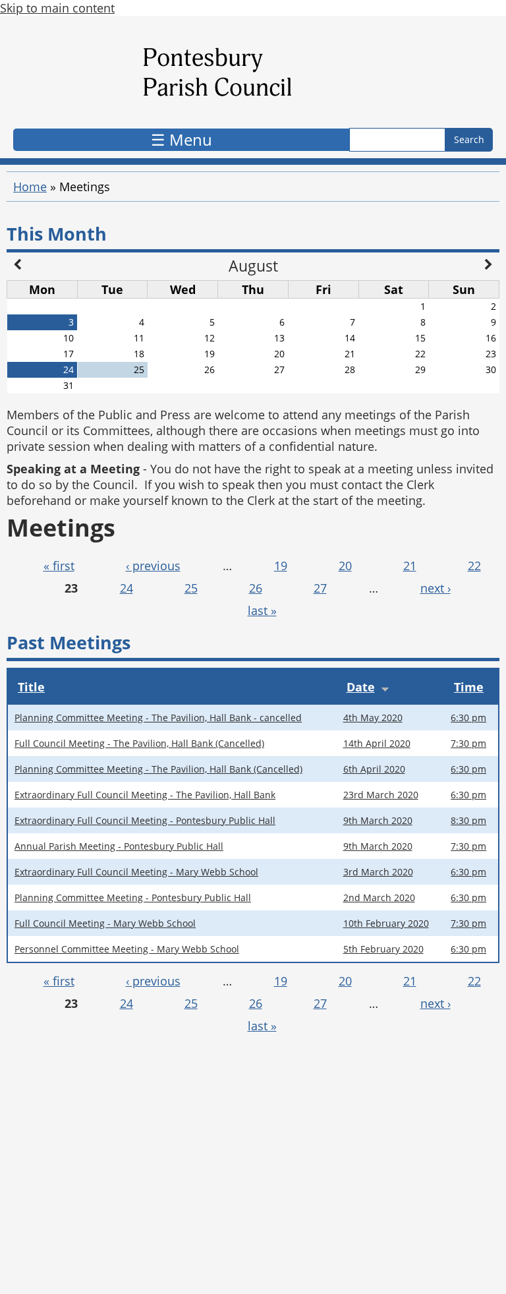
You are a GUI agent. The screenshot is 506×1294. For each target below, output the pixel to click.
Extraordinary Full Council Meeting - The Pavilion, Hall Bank (144, 794)
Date (361, 687)
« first (58, 565)
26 (255, 588)
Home (30, 186)
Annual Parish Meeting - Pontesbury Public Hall (118, 846)
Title (31, 687)
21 (409, 565)
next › (435, 588)
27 (320, 588)
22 (474, 565)
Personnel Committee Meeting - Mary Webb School (126, 949)
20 (345, 565)
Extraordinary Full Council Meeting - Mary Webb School (136, 872)
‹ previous (153, 565)
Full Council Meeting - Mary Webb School (105, 923)
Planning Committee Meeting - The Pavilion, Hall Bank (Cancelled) (158, 769)
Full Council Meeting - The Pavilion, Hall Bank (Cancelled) (139, 743)
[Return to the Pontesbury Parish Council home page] (253, 75)
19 (280, 565)
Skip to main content (57, 8)
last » (262, 610)
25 (191, 588)
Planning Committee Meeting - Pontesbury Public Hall (132, 897)
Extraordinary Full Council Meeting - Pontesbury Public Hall (144, 820)
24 (126, 588)
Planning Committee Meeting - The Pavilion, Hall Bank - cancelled (158, 717)
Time (469, 687)
